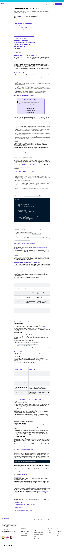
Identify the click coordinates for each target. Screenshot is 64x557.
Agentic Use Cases (37, 538)
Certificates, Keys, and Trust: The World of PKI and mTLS (25, 504)
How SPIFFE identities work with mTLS (22, 44)
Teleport (43, 326)
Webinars (49, 521)
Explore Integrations (24, 535)
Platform (12, 3)
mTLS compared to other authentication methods (24, 42)
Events (49, 534)
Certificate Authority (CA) (35, 80)
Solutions (18, 3)
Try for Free (50, 3)
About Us (58, 539)
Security (58, 528)
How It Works (59, 521)
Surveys (49, 530)
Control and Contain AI (38, 519)
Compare (49, 532)
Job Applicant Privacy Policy (57, 551)
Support (55, 0)
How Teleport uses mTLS (19, 46)
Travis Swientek (23, 16)
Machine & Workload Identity (25, 526)
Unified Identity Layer (24, 519)
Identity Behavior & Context (38, 527)
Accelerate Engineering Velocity (38, 524)
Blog (49, 519)
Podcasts (49, 526)
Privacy (49, 551)
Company (36, 3)
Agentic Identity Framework (38, 534)
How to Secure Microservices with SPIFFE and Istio (24, 510)
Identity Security (23, 528)
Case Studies (50, 528)
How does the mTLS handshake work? (22, 27)
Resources (29, 3)
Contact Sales (58, 3)
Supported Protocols (24, 533)
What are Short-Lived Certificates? (21, 505)
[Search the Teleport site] (43, 4)
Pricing (24, 3)
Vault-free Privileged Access (38, 521)
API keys (15, 410)
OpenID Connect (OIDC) (23, 424)
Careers (58, 535)
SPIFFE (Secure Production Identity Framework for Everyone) (32, 164)
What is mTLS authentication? (20, 25)
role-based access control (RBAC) (33, 252)
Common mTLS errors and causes (21, 40)
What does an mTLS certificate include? (22, 31)
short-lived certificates (32, 165)
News (58, 533)
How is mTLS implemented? (20, 38)
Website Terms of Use (42, 551)
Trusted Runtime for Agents (38, 532)
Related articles (17, 48)
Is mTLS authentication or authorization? (22, 34)
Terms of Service (34, 551)
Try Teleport (59, 526)
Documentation (59, 519)
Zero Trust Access (24, 521)
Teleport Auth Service (17, 477)
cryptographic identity (44, 491)
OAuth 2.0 (15, 424)
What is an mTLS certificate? (20, 29)
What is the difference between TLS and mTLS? (24, 36)
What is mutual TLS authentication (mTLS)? (23, 23)
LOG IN (60, 0)
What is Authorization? (19, 507)
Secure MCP (36, 536)
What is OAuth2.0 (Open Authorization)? (22, 508)
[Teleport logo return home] (4, 4)
